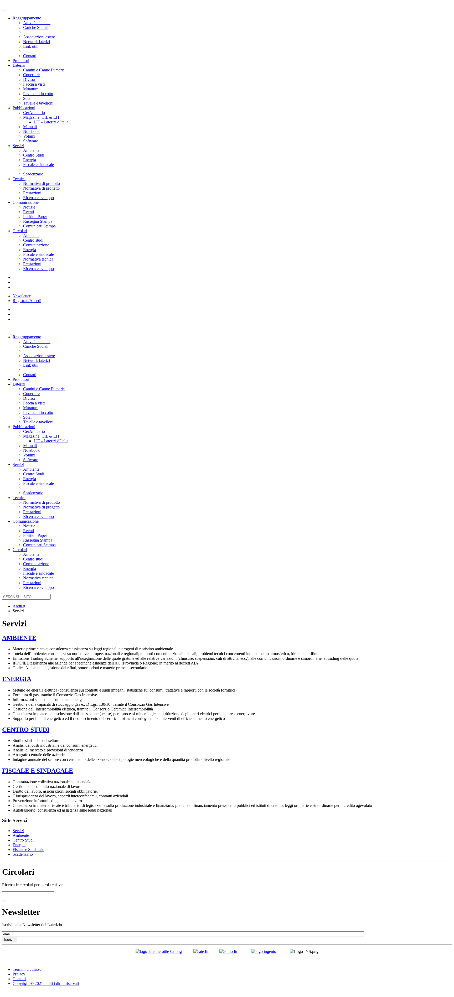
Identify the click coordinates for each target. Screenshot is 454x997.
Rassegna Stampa (37, 221)
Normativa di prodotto (41, 183)
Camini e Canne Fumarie (44, 70)
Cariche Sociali (35, 27)
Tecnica (19, 178)
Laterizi (19, 65)
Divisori (30, 79)
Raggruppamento (27, 18)
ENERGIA (16, 679)
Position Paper (35, 216)
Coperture (31, 74)
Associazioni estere (39, 37)
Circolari (20, 231)
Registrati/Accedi (27, 300)
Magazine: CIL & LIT (41, 117)
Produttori (21, 60)
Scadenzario (33, 174)
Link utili (30, 46)
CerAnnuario (34, 112)
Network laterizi (36, 41)
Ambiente (31, 150)
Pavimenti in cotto (38, 93)
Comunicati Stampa (39, 226)
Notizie (29, 207)
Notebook (31, 131)
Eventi (28, 212)
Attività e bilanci (36, 22)
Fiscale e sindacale (38, 164)
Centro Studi (33, 155)
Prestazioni (32, 193)
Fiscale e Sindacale (28, 849)
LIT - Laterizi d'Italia (51, 122)
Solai (27, 98)
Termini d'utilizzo (27, 969)
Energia (29, 160)
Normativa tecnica (38, 259)
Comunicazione (26, 202)
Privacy (19, 974)
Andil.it (19, 606)
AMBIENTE (19, 637)
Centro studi (33, 240)
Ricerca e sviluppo (38, 197)
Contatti (29, 56)
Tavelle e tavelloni (38, 103)
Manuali (30, 126)
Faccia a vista (34, 84)
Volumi (29, 136)
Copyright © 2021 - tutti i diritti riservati (46, 983)
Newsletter (21, 296)
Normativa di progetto (41, 188)
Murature (30, 89)
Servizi (18, 145)
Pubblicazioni (24, 108)
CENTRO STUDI (25, 729)
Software (30, 141)
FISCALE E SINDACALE (37, 770)
